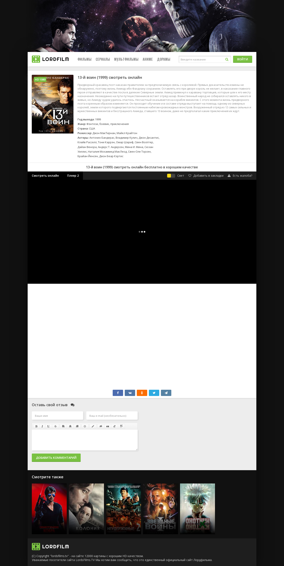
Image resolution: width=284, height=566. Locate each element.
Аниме (148, 59)
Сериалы (103, 59)
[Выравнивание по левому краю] (63, 426)
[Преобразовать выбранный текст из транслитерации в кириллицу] (114, 426)
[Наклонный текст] (42, 426)
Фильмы (84, 59)
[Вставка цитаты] (107, 426)
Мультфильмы (126, 59)
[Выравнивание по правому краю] (77, 426)
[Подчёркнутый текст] (48, 426)
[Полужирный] (36, 426)
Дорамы (163, 59)
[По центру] (70, 426)
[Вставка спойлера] (121, 426)
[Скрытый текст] (100, 426)
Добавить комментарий (56, 458)
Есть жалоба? (242, 176)
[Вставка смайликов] (85, 426)
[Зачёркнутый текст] (55, 426)
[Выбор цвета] (92, 426)
